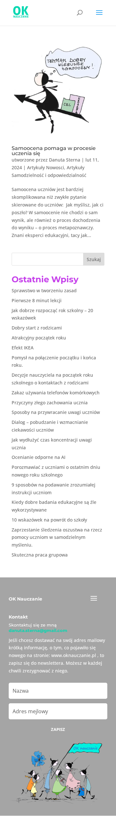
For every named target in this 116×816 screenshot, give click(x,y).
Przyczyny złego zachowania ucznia (50, 402)
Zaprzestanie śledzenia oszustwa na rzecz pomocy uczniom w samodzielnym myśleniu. (57, 537)
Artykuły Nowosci (45, 167)
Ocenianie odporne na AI (38, 457)
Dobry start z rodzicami (37, 328)
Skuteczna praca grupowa (40, 555)
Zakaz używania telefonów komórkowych (56, 393)
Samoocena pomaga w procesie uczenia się (54, 150)
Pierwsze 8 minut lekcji (37, 300)
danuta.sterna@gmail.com (38, 630)
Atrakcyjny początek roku (39, 338)
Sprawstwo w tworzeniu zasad (44, 290)
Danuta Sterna (64, 160)
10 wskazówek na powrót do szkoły (49, 520)
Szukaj (94, 259)
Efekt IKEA (23, 348)
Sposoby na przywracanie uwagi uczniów (56, 412)
